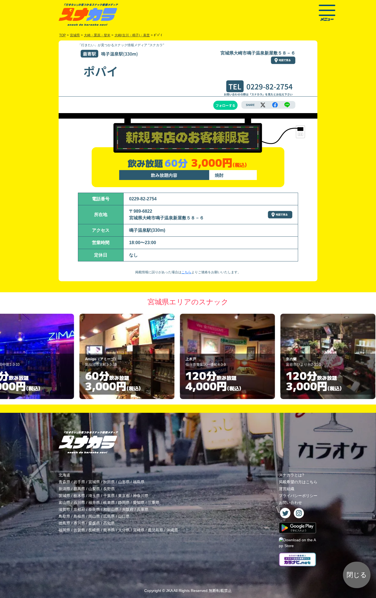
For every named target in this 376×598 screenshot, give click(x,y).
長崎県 (94, 530)
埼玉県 (94, 495)
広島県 (109, 516)
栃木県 (79, 495)
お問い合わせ (290, 502)
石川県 (79, 502)
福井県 (94, 502)
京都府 (79, 509)
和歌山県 (111, 509)
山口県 (124, 516)
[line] (287, 105)
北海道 (64, 475)
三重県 (153, 502)
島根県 (79, 516)
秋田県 (109, 482)
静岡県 (124, 502)
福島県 (139, 482)
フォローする (225, 105)
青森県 (64, 482)
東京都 (124, 495)
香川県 (79, 523)
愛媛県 (94, 523)
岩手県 (79, 482)
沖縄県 (172, 530)
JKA (169, 590)
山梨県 (94, 489)
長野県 (109, 489)
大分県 (124, 530)
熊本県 (109, 530)
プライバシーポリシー (298, 495)
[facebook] (275, 105)
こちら (186, 272)
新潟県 (64, 489)
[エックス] (263, 105)
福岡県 (64, 530)
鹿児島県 (155, 530)
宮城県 (94, 482)
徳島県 (64, 523)
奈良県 (94, 509)
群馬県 (79, 489)
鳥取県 (64, 516)
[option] (87, 356)
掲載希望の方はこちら (298, 482)
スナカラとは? (291, 475)
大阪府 (127, 509)
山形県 (124, 482)
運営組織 (286, 489)
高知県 (109, 523)
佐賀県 (79, 530)
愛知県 (139, 502)
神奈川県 (140, 495)
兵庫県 (142, 509)
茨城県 (64, 495)
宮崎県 (139, 530)
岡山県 (94, 516)
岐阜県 (109, 502)
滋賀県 (64, 509)
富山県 (64, 502)
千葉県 (109, 495)
